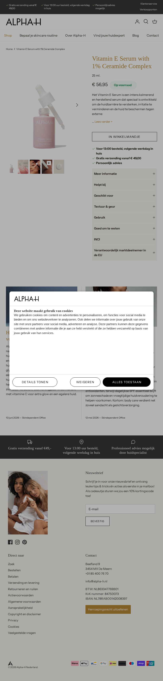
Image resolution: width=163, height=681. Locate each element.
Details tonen (33, 382)
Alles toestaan (125, 382)
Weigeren (85, 382)
